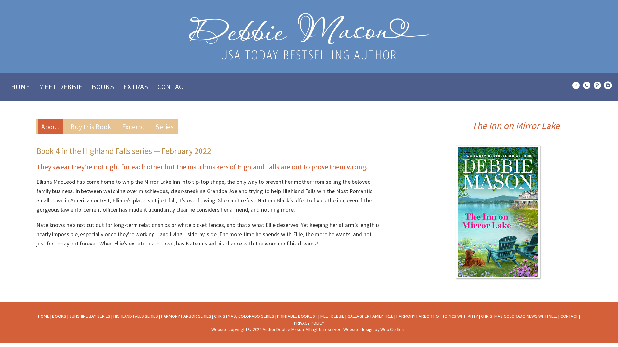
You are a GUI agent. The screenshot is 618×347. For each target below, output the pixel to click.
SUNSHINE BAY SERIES (89, 316)
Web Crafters (393, 329)
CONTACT (569, 316)
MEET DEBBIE (332, 316)
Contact (172, 86)
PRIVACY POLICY (309, 323)
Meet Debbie (60, 86)
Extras (135, 86)
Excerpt (133, 126)
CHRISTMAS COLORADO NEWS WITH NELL (519, 316)
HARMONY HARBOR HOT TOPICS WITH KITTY (437, 316)
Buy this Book (90, 126)
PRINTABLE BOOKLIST (297, 316)
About (50, 126)
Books (103, 86)
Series (164, 126)
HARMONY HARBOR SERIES (186, 316)
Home (20, 86)
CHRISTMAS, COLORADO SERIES (244, 316)
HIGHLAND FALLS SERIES (135, 316)
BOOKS (59, 316)
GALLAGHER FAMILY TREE (370, 316)
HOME (43, 316)
